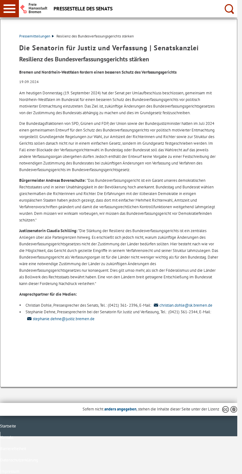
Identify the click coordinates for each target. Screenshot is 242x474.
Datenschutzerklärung (19, 460)
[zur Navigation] (9, 8)
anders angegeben (120, 409)
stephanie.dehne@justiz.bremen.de (64, 318)
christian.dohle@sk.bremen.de (185, 305)
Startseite (8, 426)
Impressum (10, 471)
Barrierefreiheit (13, 448)
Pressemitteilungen (34, 36)
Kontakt (6, 437)
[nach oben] (227, 464)
